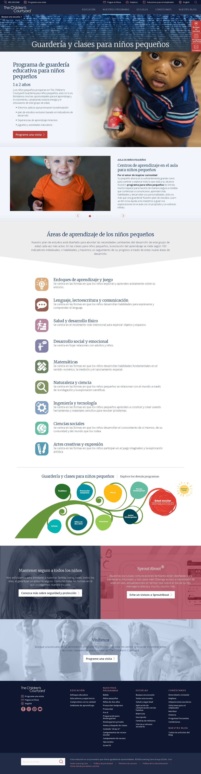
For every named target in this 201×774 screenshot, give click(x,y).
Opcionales (108, 742)
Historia (172, 715)
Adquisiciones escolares (179, 702)
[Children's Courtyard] (18, 10)
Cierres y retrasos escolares (144, 725)
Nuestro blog (188, 9)
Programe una (29, 134)
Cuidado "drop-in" (111, 729)
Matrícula (140, 713)
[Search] (61, 762)
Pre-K (105, 712)
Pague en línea (114, 2)
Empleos (134, 2)
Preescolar (108, 709)
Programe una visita (37, 2)
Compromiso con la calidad (83, 702)
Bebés (106, 695)
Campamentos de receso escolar (114, 733)
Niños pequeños (110, 698)
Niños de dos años (111, 702)
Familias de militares (145, 720)
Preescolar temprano (113, 705)
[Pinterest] (34, 709)
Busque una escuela (10, 16)
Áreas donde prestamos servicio (84, 766)
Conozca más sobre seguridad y (48, 593)
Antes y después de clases (115, 725)
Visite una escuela (144, 698)
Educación (88, 9)
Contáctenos (174, 722)
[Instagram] (29, 709)
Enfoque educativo (79, 695)
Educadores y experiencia (82, 698)
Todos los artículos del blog (179, 733)
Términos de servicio (127, 763)
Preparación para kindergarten (111, 717)
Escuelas (142, 9)
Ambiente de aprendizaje (82, 705)
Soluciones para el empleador (160, 2)
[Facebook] (23, 709)
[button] (78, 216)
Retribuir (172, 711)
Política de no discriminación (155, 763)
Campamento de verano (114, 738)
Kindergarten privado (113, 722)
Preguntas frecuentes (178, 718)
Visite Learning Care (79, 763)
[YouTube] (40, 709)
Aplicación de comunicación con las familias (146, 707)
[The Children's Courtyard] (33, 690)
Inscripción (141, 717)
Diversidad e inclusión (178, 695)
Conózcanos (163, 9)
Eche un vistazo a (149, 595)
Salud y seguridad (144, 702)
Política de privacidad (103, 763)
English (186, 2)
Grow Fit (107, 745)
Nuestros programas (116, 9)
